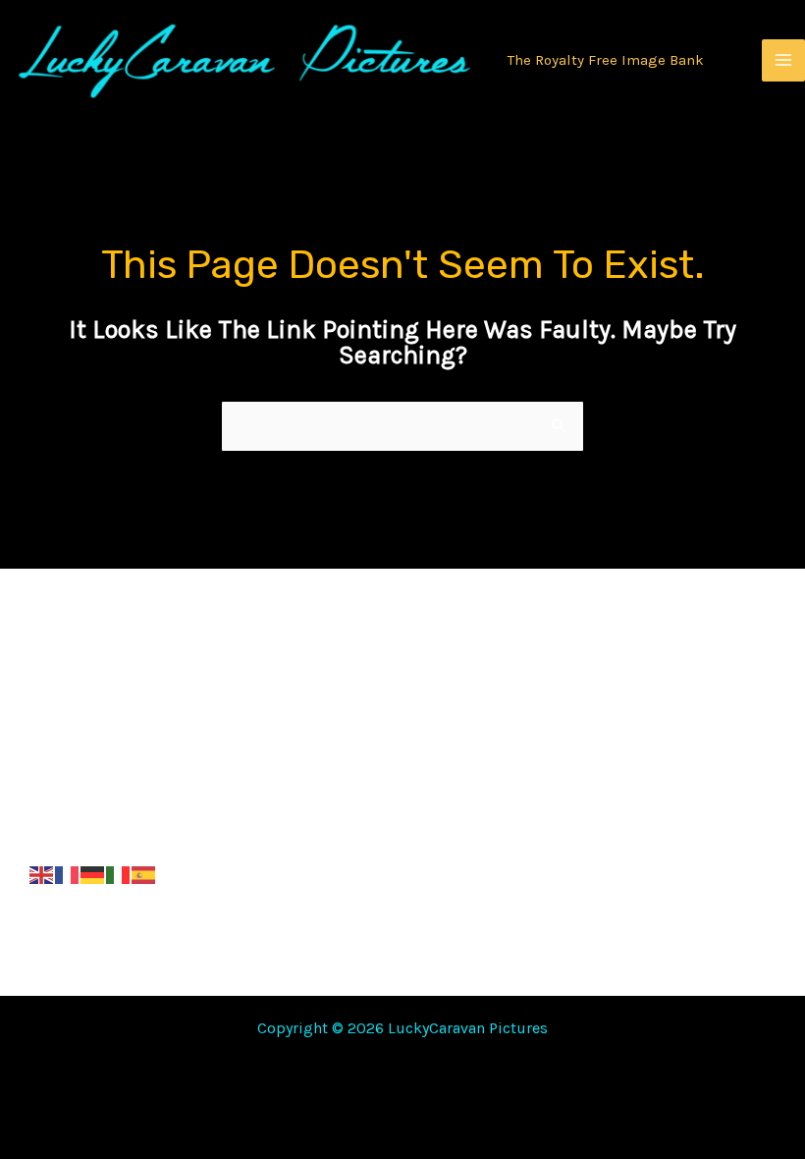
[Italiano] (119, 874)
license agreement (377, 819)
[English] (42, 874)
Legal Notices (615, 659)
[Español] (144, 874)
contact (594, 819)
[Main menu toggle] (783, 61)
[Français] (67, 874)
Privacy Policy (355, 739)
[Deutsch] (93, 874)
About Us (599, 739)
